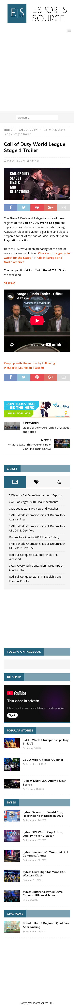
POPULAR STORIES (20, 730)
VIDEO (16, 677)
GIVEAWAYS (15, 913)
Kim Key (34, 160)
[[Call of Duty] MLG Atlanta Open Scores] (12, 783)
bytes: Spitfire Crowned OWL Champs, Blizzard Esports (43, 893)
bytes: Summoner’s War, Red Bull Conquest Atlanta (45, 853)
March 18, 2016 (16, 160)
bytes (11, 802)
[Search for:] (37, 117)
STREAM (9, 283)
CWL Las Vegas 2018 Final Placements (33, 502)
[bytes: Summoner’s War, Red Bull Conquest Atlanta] (12, 856)
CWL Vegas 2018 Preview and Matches (34, 508)
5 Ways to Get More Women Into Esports (35, 495)
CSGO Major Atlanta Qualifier (43, 759)
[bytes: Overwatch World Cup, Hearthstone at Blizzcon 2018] (12, 816)
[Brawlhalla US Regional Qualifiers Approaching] (12, 927)
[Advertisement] (37, 74)
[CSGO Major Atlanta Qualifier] (12, 764)
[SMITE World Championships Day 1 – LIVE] (12, 743)
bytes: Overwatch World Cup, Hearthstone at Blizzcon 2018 (43, 813)
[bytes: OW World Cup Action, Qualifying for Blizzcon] (12, 836)
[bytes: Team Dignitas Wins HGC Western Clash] (12, 876)
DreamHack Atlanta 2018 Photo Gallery (34, 537)
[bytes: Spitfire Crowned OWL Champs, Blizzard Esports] (12, 896)
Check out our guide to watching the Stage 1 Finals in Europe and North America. (37, 257)
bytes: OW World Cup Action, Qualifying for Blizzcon (43, 833)
